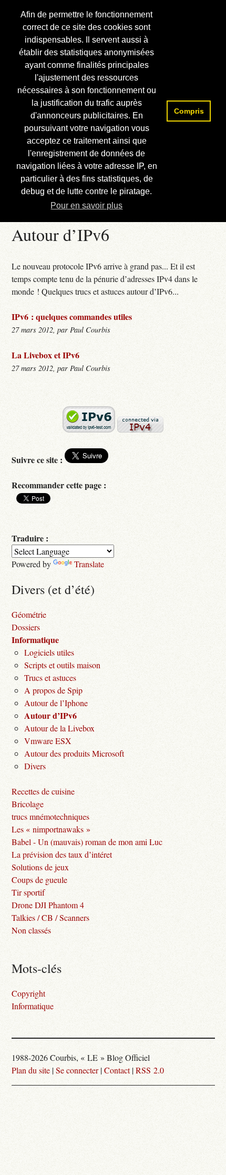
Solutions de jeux (40, 866)
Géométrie (29, 614)
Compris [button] (189, 111)
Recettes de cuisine (43, 791)
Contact (117, 1070)
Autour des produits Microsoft (74, 753)
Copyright (28, 993)
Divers (35, 765)
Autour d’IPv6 (50, 715)
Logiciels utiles (49, 652)
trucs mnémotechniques (50, 816)
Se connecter (77, 1070)
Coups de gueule (39, 879)
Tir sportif (28, 892)
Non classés (31, 930)
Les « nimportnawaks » (51, 829)
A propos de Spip (53, 690)
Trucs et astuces (50, 677)
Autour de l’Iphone (56, 702)
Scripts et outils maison (62, 664)
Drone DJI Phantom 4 (48, 904)
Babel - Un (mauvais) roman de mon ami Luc (87, 841)
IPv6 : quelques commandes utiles (72, 316)
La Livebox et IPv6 (45, 355)
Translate (89, 563)
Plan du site (31, 1070)
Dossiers (26, 626)
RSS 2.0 (150, 1070)
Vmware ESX (47, 740)
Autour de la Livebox (59, 728)
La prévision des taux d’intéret (62, 854)
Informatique (35, 640)
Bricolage (28, 803)
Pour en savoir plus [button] (86, 205)
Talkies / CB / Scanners (50, 917)
